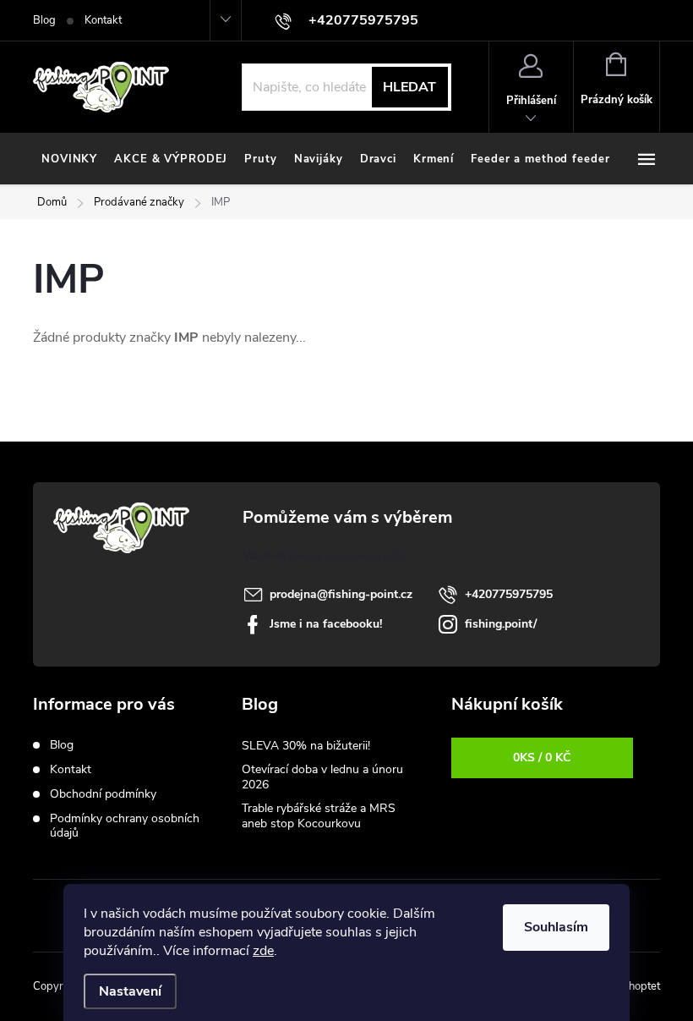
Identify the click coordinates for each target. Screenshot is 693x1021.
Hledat (409, 87)
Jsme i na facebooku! (326, 624)
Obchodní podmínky (103, 794)
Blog (44, 20)
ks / (541, 757)
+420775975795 (509, 594)
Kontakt (103, 20)
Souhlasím (556, 927)
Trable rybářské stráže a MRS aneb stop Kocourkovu (319, 816)
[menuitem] (69, 159)
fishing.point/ (501, 624)
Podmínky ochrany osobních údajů (124, 825)
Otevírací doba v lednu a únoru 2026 (322, 777)
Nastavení (130, 991)
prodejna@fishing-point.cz (341, 594)
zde (263, 950)
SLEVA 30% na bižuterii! (306, 746)
